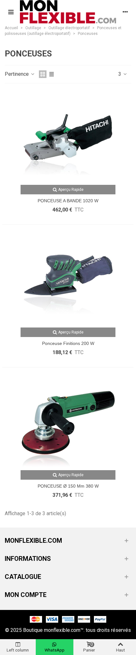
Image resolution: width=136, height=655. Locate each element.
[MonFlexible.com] (68, 11)
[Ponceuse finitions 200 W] (68, 280)
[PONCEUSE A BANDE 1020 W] (68, 137)
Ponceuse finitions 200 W (68, 343)
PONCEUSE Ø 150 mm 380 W (68, 486)
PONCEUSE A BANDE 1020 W (68, 200)
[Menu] (11, 12)
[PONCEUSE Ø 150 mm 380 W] (68, 422)
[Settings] (125, 12)
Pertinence (17, 74)
